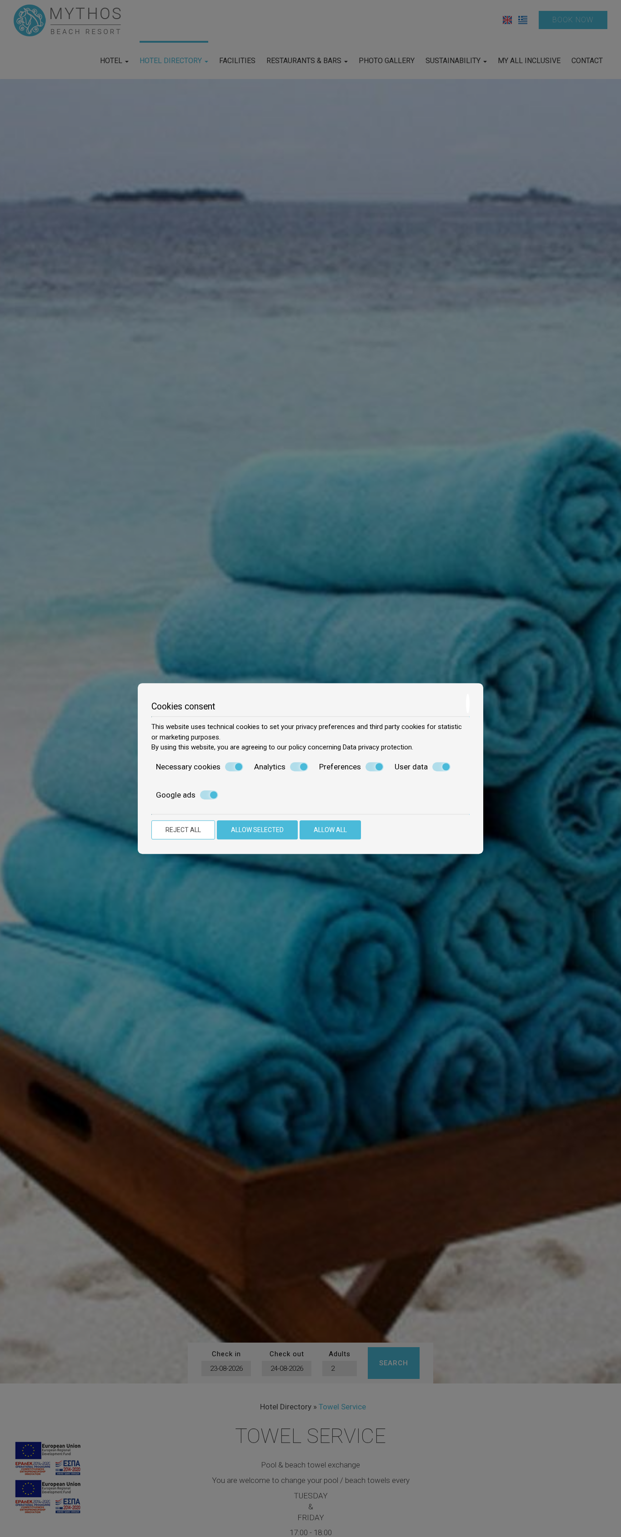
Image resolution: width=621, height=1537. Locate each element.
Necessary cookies (188, 766)
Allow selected (257, 829)
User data (411, 766)
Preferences (340, 766)
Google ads (175, 794)
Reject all (183, 829)
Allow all (330, 829)
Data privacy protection (377, 747)
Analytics (269, 766)
